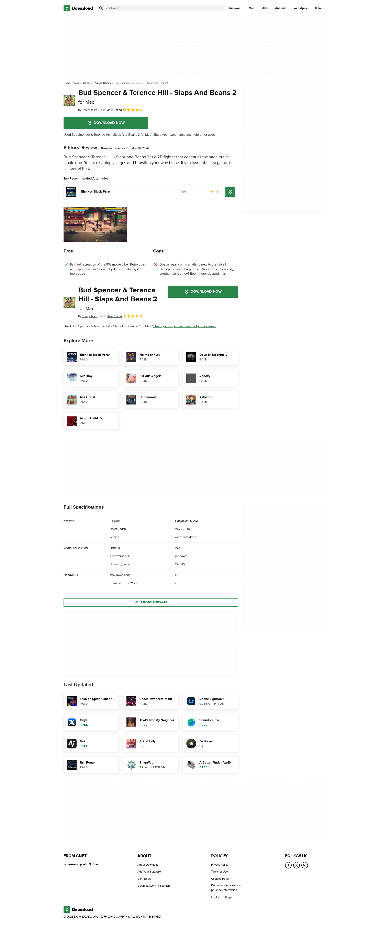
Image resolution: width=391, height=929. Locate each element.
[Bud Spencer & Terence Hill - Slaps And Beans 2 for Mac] (69, 100)
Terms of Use (219, 872)
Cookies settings (221, 897)
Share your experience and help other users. (184, 135)
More (318, 8)
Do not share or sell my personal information (226, 888)
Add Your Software (149, 872)
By (87, 110)
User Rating (114, 110)
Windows (234, 8)
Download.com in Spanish (153, 885)
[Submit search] (101, 8)
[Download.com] (78, 8)
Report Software (154, 602)
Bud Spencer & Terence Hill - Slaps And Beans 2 (157, 96)
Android (280, 8)
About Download (147, 864)
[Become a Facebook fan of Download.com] (288, 865)
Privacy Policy (219, 864)
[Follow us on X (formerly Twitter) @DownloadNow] (296, 865)
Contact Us (144, 879)
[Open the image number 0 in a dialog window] (95, 224)
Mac (251, 8)
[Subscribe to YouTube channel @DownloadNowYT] (304, 865)
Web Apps (300, 8)
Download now (109, 123)
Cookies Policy (220, 879)
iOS (264, 8)
